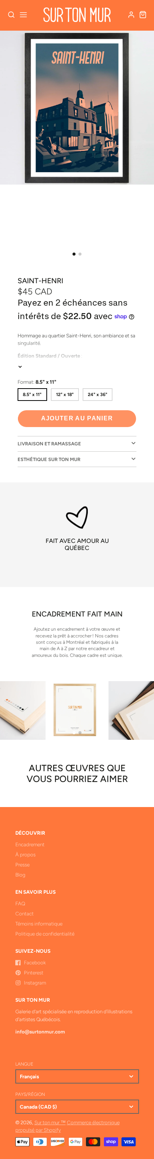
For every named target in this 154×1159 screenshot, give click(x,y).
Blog (20, 875)
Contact (24, 914)
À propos (25, 854)
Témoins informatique (38, 924)
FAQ (20, 903)
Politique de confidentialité (44, 934)
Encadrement (29, 844)
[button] (74, 254)
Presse (22, 865)
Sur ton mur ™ (50, 1122)
